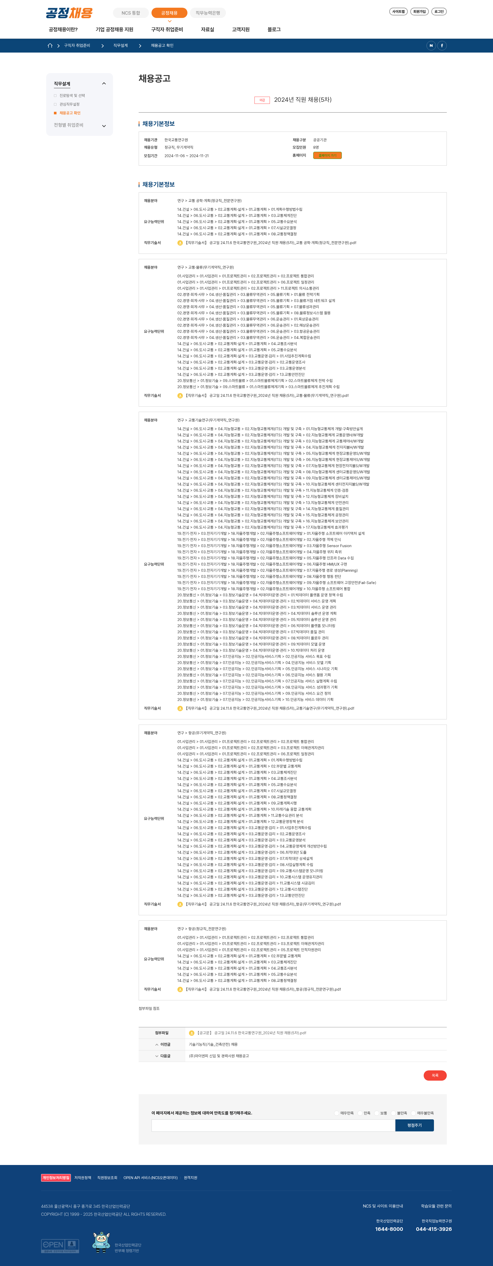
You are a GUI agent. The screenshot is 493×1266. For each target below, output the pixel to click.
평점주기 (414, 1125)
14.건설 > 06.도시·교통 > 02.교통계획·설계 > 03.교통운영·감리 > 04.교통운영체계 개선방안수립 (252, 846)
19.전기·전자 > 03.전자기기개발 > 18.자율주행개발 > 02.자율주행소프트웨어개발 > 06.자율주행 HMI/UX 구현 (262, 564)
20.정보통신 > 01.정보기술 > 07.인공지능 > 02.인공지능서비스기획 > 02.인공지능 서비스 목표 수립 (254, 656)
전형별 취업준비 (69, 125)
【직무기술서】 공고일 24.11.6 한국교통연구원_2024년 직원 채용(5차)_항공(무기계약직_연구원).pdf (259, 904)
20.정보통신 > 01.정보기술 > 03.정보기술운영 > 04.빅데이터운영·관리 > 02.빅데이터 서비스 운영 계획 (256, 601)
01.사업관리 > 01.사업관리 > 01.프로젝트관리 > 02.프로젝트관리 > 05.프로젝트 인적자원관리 (249, 950)
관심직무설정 (70, 104)
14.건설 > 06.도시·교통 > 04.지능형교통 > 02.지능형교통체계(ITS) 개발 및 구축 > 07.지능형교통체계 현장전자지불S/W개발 (273, 466)
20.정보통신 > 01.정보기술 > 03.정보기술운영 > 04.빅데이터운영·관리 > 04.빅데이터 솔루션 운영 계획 (257, 613)
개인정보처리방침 (56, 1177)
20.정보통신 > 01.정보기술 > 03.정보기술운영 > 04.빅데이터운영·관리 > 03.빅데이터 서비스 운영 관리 (256, 607)
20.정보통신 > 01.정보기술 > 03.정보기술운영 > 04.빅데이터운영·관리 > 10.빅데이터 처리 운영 (251, 650)
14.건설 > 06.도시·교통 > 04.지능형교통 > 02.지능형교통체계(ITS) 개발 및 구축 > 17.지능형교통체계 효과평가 (262, 527)
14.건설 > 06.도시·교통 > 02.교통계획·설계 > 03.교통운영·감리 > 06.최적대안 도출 (242, 852)
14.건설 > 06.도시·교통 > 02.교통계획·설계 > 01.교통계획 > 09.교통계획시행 (237, 803)
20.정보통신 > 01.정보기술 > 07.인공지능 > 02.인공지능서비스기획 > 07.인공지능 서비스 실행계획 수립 (257, 681)
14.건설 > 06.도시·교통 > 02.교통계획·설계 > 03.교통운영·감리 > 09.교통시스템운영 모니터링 (250, 871)
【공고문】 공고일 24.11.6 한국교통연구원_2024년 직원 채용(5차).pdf (247, 1033)
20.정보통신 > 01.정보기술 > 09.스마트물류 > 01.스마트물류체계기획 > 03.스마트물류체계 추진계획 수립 (258, 387)
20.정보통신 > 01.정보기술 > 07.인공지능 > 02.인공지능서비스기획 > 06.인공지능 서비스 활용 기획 (254, 675)
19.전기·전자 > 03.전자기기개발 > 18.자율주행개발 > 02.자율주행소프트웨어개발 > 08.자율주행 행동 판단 (259, 576)
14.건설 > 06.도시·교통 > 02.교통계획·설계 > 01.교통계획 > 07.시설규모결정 (236, 228)
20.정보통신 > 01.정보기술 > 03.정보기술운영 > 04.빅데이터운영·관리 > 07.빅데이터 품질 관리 (251, 632)
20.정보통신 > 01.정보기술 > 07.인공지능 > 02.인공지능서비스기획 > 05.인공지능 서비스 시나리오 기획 (257, 669)
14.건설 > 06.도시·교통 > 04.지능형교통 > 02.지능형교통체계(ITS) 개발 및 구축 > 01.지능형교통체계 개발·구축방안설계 (270, 429)
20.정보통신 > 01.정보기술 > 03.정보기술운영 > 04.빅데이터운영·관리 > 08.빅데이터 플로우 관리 (253, 638)
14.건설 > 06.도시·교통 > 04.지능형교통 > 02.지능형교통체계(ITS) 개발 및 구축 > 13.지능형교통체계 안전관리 (263, 502)
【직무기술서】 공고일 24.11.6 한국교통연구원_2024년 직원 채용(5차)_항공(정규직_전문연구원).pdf (259, 989)
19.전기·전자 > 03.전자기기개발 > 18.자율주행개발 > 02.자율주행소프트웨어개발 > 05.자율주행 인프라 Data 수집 (265, 558)
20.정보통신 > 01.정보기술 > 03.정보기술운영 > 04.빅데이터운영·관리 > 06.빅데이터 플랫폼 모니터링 (256, 626)
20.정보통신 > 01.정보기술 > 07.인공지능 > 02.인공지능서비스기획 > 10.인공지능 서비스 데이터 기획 (255, 699)
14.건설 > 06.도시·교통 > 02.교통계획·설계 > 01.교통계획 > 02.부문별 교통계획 (239, 766)
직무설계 (62, 83)
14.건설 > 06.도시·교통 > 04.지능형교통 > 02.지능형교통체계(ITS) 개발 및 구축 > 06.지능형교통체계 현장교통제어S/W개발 (273, 459)
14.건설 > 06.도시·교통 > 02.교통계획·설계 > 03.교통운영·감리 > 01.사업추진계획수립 (244, 356)
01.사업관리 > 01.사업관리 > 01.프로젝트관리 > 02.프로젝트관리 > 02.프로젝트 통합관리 (245, 276)
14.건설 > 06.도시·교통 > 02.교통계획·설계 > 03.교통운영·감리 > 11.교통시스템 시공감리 (246, 883)
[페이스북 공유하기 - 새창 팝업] (442, 45)
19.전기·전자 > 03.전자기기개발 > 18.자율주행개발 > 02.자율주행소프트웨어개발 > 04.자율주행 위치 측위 (259, 552)
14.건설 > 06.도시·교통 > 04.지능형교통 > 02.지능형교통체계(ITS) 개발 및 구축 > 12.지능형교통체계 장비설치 (262, 496)
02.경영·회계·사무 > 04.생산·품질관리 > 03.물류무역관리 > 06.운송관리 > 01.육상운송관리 (248, 319)
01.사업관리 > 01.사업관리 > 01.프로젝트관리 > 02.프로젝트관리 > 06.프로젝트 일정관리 (245, 282)
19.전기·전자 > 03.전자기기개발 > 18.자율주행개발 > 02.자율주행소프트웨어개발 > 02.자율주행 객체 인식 (259, 539)
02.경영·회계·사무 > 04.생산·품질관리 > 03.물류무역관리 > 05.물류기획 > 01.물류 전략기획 (248, 294)
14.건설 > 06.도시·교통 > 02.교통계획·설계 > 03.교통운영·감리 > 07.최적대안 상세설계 (245, 858)
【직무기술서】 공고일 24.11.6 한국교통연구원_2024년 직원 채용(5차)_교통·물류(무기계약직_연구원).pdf (263, 395)
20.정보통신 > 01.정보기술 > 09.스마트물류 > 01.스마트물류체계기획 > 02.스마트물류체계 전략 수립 (255, 380)
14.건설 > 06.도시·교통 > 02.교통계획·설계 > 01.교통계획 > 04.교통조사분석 (237, 343)
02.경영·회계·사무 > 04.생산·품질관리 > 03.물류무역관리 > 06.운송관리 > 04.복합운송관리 (248, 337)
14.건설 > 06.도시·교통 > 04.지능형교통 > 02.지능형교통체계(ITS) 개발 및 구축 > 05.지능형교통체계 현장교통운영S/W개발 (273, 453)
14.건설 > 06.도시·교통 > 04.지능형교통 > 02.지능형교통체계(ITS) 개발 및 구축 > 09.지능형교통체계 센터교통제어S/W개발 (273, 478)
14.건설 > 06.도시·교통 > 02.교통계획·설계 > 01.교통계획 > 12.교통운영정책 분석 (240, 821)
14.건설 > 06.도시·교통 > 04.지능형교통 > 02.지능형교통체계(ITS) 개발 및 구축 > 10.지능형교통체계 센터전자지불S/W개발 (273, 484)
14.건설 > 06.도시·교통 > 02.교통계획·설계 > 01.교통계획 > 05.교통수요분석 (237, 221)
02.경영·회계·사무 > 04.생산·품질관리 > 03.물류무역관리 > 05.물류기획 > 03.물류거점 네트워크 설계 (256, 300)
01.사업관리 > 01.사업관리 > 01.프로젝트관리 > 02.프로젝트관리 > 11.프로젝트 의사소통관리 (248, 288)
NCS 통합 (131, 13)
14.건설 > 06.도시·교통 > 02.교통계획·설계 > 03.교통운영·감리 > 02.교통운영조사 (241, 362)
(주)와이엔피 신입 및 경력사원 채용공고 (219, 1056)
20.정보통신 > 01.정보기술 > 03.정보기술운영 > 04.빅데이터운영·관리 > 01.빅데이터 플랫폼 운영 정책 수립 (260, 595)
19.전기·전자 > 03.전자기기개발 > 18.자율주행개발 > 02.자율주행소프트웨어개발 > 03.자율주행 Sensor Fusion (264, 546)
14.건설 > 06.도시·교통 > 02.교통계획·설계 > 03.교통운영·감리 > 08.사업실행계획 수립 (245, 864)
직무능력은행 (208, 13)
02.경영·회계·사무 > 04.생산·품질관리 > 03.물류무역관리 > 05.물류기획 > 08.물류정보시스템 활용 (254, 313)
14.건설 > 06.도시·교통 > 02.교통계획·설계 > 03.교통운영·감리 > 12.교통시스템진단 (242, 889)
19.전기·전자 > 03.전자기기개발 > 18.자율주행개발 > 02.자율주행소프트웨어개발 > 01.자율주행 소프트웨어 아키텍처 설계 (271, 533)
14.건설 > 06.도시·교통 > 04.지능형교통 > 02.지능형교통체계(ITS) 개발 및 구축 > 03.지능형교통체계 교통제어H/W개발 (270, 441)
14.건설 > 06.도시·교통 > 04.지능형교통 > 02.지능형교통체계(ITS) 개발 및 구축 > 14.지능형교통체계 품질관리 (263, 509)
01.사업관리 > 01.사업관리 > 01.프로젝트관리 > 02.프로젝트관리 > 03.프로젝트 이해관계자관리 (250, 748)
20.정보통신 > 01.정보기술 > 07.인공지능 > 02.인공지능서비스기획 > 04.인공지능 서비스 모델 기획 (254, 662)
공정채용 (169, 13)
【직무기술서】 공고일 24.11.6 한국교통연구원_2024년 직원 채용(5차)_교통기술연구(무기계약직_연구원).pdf (265, 708)
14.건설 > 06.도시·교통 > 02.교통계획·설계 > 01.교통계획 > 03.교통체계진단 (237, 215)
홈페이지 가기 (327, 155)
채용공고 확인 (70, 113)
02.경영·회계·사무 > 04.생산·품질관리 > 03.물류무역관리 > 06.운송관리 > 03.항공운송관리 (248, 331)
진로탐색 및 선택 (72, 95)
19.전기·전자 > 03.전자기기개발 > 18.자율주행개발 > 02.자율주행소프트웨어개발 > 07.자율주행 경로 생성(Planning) (267, 570)
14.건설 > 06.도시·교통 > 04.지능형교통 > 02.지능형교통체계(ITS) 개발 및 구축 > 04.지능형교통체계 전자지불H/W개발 (270, 447)
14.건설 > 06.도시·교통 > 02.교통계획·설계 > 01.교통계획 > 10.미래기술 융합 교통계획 (244, 809)
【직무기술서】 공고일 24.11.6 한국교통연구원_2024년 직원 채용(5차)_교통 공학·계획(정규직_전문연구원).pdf (266, 242)
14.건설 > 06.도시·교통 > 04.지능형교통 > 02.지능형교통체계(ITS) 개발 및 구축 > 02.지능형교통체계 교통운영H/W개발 (270, 435)
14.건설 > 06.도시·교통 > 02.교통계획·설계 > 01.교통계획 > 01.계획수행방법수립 (239, 209)
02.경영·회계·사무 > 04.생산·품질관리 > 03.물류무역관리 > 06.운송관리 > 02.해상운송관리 (248, 325)
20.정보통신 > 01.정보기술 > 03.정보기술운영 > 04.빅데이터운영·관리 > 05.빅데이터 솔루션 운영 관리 (256, 619)
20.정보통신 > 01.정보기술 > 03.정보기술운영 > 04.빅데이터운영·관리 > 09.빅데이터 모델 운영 (251, 644)
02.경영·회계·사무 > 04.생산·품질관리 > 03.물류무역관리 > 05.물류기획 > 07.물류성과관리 (248, 307)
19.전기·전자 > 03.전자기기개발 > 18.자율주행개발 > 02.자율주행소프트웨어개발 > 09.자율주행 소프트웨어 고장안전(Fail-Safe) (276, 582)
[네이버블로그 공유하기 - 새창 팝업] (431, 45)
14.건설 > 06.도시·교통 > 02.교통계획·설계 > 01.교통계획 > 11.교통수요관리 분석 (240, 815)
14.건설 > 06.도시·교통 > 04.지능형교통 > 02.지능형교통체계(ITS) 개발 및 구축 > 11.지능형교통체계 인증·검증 (263, 490)
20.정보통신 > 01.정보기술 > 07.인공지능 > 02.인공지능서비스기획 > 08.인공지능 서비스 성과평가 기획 (257, 687)
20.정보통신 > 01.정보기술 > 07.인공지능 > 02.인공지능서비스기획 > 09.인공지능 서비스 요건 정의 (254, 693)
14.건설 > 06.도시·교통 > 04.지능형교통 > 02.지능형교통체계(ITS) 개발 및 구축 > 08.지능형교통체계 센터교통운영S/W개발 (273, 472)
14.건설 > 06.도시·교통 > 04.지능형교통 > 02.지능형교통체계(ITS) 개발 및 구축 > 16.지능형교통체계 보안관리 (263, 521)
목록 (435, 1075)
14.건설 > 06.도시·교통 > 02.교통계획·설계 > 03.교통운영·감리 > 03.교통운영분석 (241, 368)
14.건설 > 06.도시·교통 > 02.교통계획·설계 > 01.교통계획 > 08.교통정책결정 (237, 234)
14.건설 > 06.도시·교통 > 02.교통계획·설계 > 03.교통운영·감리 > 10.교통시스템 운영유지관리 (250, 877)
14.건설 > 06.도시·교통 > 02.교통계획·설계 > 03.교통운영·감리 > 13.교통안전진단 (241, 374)
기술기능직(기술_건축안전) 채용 (213, 1044)
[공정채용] (69, 13)
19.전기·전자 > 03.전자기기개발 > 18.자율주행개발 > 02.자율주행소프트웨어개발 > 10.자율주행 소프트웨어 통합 (263, 589)
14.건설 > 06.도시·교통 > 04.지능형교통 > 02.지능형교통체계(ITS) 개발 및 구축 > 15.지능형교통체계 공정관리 (263, 515)
